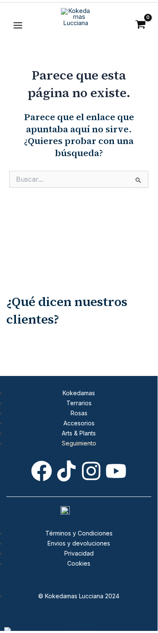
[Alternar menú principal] (17, 25)
